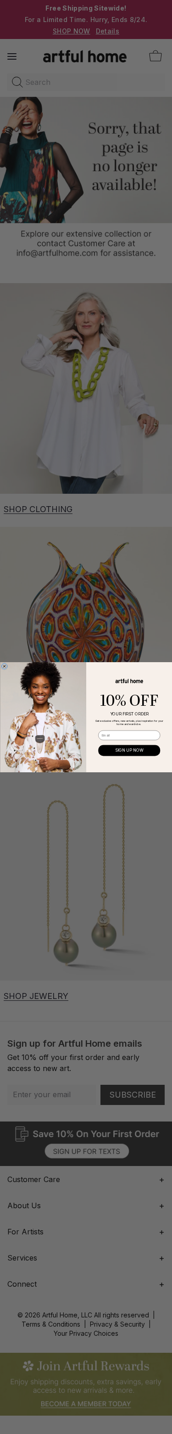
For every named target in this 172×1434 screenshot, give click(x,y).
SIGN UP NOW (129, 750)
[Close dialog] (4, 666)
